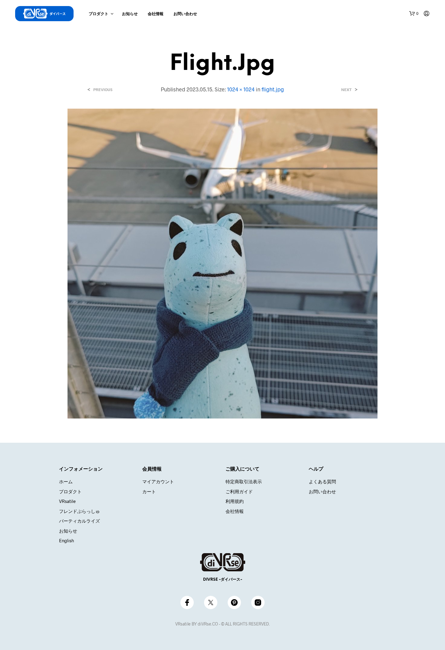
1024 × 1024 (241, 89)
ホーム (66, 481)
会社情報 (155, 14)
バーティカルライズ (79, 521)
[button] (413, 14)
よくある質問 (322, 481)
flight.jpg (273, 89)
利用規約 (235, 501)
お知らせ (130, 14)
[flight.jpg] (222, 263)
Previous (102, 90)
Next (346, 90)
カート (149, 491)
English (66, 540)
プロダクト (98, 14)
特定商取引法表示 (244, 481)
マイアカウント (158, 481)
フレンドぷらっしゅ (79, 511)
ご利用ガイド (239, 491)
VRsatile (67, 501)
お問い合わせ (185, 14)
